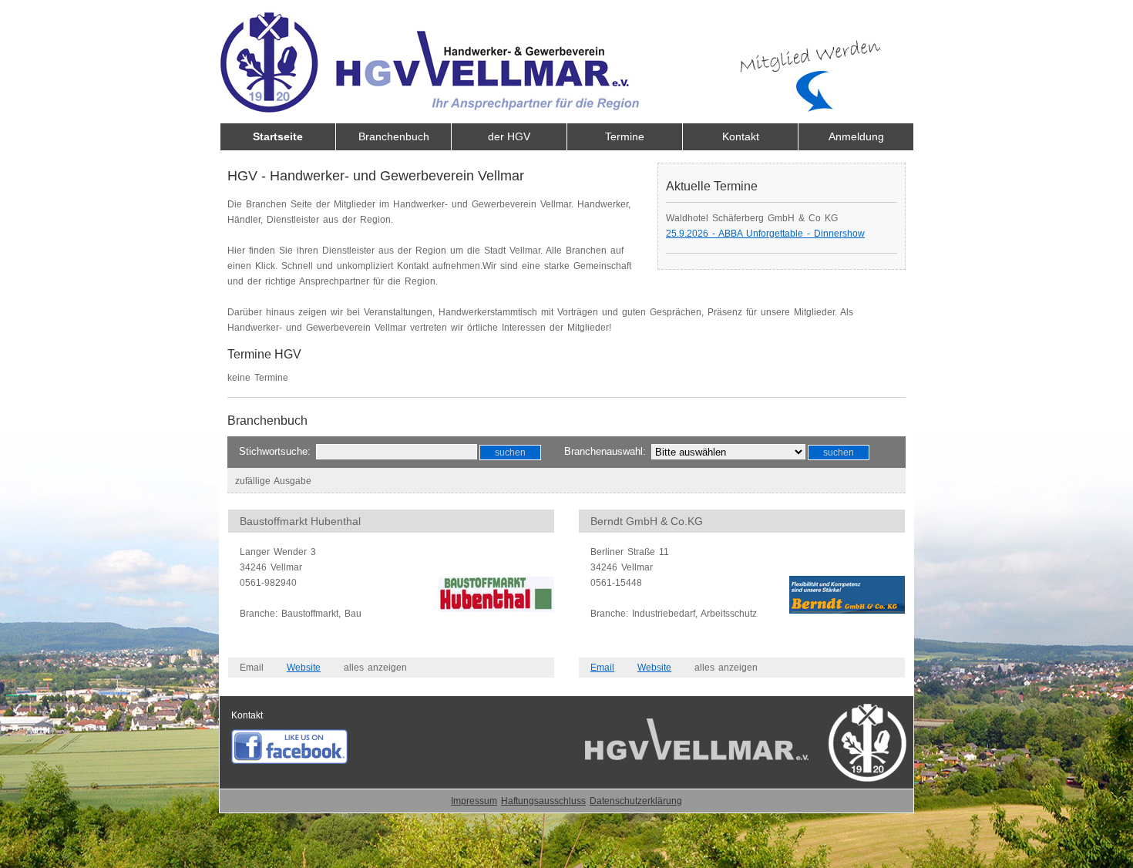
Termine (624, 136)
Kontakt (740, 136)
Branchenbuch (393, 136)
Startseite (278, 136)
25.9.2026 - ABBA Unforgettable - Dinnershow (765, 233)
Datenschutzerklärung (636, 801)
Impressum (474, 801)
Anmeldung (856, 136)
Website (304, 667)
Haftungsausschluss (543, 801)
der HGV (509, 136)
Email (602, 667)
